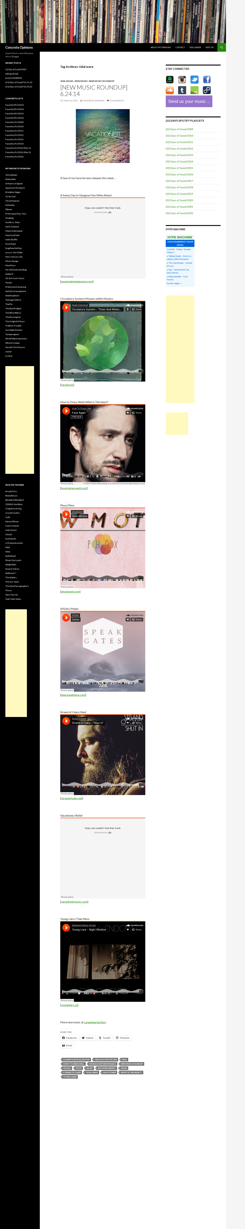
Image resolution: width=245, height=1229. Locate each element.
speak (124, 1068)
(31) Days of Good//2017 (179, 180)
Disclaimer (195, 47)
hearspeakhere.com (73, 695)
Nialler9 (9, 274)
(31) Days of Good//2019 (179, 193)
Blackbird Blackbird (14, 500)
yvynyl (8, 351)
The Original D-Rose (15, 321)
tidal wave (92, 1072)
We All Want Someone (16, 338)
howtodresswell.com (74, 488)
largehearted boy (13, 248)
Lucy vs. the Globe (14, 252)
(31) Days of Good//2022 (179, 213)
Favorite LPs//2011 (14, 130)
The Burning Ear (13, 317)
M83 (7, 547)
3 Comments (117, 100)
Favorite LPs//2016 (14, 156)
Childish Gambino (13, 504)
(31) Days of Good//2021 (179, 206)
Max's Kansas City (14, 256)
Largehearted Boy (95, 1022)
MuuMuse (10, 265)
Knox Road (10, 243)
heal (124, 1059)
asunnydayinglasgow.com (77, 281)
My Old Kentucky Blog (16, 269)
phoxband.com (70, 591)
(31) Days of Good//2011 (179, 142)
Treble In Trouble (13, 325)
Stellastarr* (10, 573)
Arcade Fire (11, 491)
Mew (7, 551)
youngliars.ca (69, 1005)
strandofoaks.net (71, 798)
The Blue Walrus (13, 312)
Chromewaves (12, 200)
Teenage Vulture (13, 299)
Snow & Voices (12, 568)
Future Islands (12, 525)
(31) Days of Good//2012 (179, 148)
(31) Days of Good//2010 (179, 135)
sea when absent (107, 1068)
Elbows (8, 209)
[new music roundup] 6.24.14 (94, 90)
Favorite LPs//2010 (14, 126)
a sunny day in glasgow (76, 1059)
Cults (7, 517)
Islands (8, 534)
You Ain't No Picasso (15, 347)
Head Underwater (14, 231)
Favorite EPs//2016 (14, 117)
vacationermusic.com (74, 901)
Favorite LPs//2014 (14, 143)
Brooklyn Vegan (12, 192)
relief (90, 1068)
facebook (67, 384)
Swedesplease (12, 295)
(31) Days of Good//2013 (179, 154)
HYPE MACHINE (180, 237)
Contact (180, 47)
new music (81, 81)
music (70, 81)
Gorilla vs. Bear (12, 222)
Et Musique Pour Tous (15, 213)
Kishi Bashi (10, 538)
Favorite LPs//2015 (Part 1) (18, 148)
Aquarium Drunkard (15, 187)
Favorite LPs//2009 (14, 122)
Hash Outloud (12, 226)
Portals (8, 282)
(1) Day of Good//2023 (15, 69)
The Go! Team (12, 581)
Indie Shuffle (11, 239)
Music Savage (11, 261)
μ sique (8, 355)
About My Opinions (161, 47)
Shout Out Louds (13, 560)
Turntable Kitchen (13, 330)
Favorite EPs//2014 (14, 109)
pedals (67, 1068)
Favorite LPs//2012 (14, 135)
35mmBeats (11, 175)
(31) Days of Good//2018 (179, 187)
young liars (70, 1077)
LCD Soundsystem (14, 543)
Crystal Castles (12, 512)
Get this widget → (174, 283)
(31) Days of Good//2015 (179, 167)
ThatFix (9, 304)
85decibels (10, 179)
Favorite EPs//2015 (14, 113)
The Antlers (11, 577)
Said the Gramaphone (15, 291)
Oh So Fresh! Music (14, 278)
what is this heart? (131, 1072)
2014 (62, 81)
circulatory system (106, 1059)
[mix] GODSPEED (13, 78)
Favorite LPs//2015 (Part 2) (18, 152)
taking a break (11, 73)
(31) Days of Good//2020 (179, 200)
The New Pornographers (17, 586)
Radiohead (10, 556)
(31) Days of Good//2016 (179, 174)
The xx (8, 590)
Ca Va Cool (10, 196)
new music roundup (101, 81)
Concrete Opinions (19, 47)
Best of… (210, 47)
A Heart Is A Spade (14, 183)
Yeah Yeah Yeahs (13, 599)
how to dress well (73, 1064)
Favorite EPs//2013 (14, 105)
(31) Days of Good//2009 (179, 129)
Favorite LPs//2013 (14, 139)
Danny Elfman (12, 521)
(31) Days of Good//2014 (179, 161)
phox (79, 1068)
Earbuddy (10, 205)
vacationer (109, 1072)
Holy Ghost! (11, 530)
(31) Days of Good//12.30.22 (18, 86)
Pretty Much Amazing (15, 287)
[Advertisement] (180, 349)
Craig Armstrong (13, 508)
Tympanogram (12, 334)
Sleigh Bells (10, 564)
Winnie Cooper (12, 343)
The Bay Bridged (13, 308)
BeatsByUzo (11, 495)
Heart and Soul (12, 235)
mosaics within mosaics (102, 1064)
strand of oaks (72, 1072)
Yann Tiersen (11, 594)
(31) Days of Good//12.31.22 (18, 82)
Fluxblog (9, 218)
